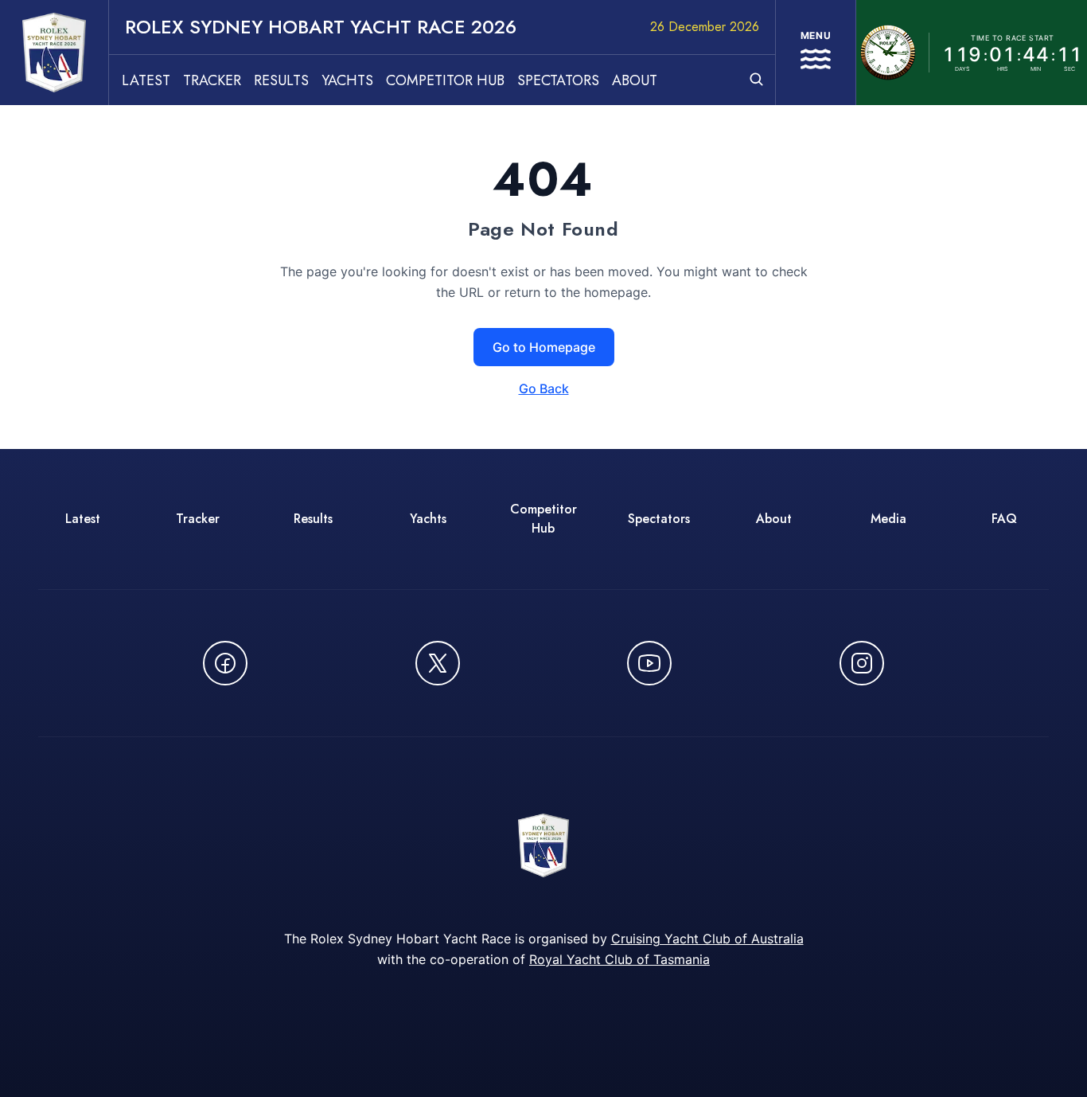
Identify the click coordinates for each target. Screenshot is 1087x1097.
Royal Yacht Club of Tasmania (619, 959)
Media (888, 518)
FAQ (1004, 518)
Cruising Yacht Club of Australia (707, 939)
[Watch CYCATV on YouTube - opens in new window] (649, 663)
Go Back (544, 388)
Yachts (347, 80)
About (634, 80)
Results (281, 80)
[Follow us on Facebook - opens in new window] (225, 663)
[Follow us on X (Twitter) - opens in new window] (437, 663)
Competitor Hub (445, 80)
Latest (146, 80)
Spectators (558, 80)
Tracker (212, 80)
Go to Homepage (544, 347)
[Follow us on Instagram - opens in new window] (862, 663)
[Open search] (756, 79)
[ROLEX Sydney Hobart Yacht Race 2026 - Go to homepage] (54, 52)
